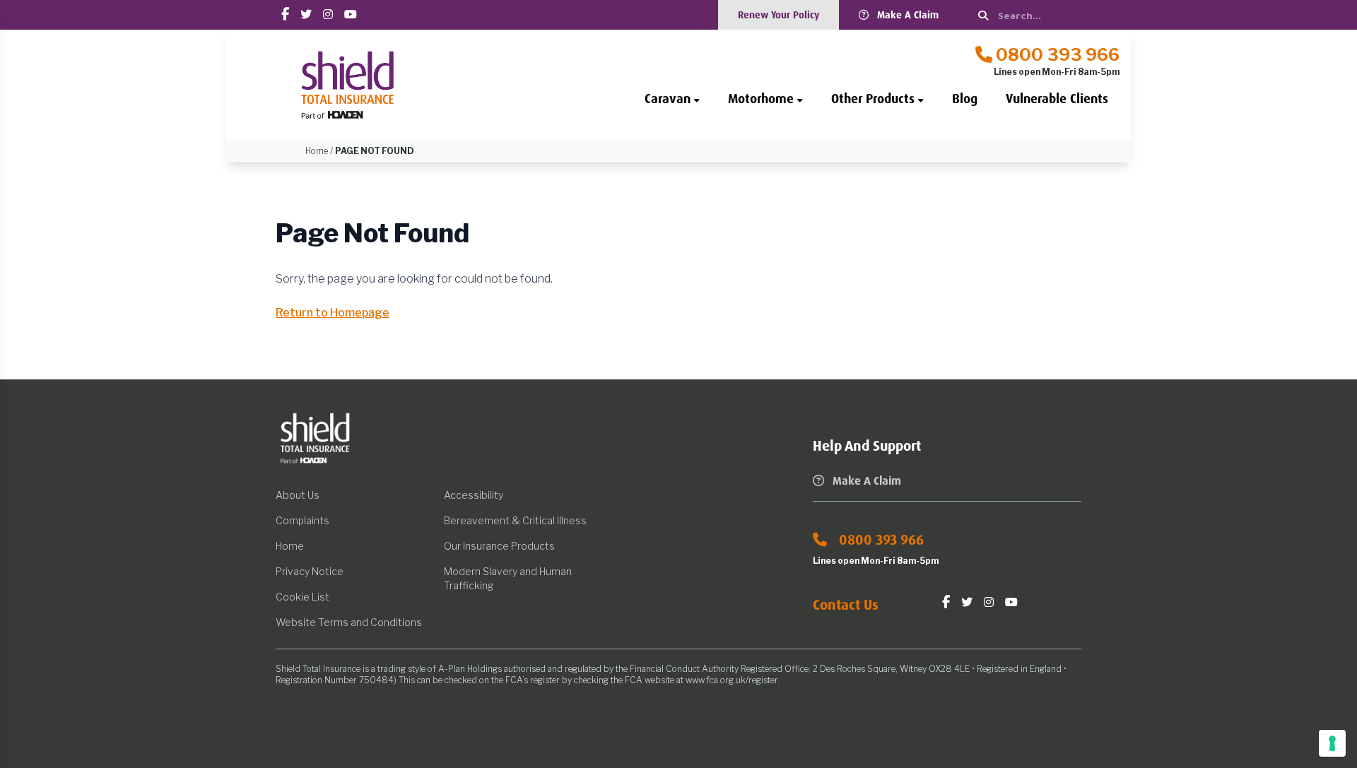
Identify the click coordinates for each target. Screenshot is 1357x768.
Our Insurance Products (499, 546)
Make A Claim (908, 14)
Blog (964, 98)
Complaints (302, 520)
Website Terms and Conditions (349, 622)
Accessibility (473, 495)
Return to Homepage (332, 312)
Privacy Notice (309, 571)
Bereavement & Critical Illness (515, 520)
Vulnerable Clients (1057, 98)
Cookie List (302, 597)
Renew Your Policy (778, 14)
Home (290, 546)
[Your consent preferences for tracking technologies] (1332, 743)
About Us (297, 495)
